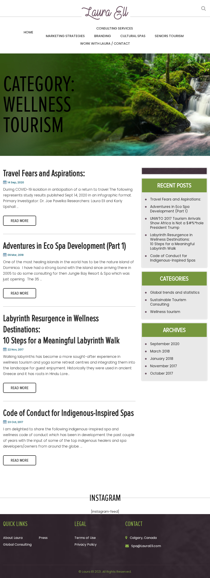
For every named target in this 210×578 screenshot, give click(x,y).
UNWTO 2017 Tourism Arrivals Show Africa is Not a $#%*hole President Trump (177, 223)
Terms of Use (85, 537)
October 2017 (161, 373)
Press (43, 537)
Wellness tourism (165, 311)
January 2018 (161, 358)
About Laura (13, 537)
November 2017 (163, 366)
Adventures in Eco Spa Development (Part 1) (64, 245)
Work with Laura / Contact (105, 43)
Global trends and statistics (175, 292)
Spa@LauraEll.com (146, 546)
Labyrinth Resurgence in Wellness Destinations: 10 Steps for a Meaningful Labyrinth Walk (172, 241)
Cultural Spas (132, 36)
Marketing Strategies (65, 36)
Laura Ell (88, 571)
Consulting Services (114, 28)
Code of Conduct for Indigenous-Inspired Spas (68, 412)
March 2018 (160, 351)
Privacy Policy (85, 544)
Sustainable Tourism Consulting (168, 302)
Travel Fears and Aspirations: (44, 173)
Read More (20, 221)
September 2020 (164, 343)
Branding (102, 36)
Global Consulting (17, 544)
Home (28, 32)
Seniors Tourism (169, 36)
